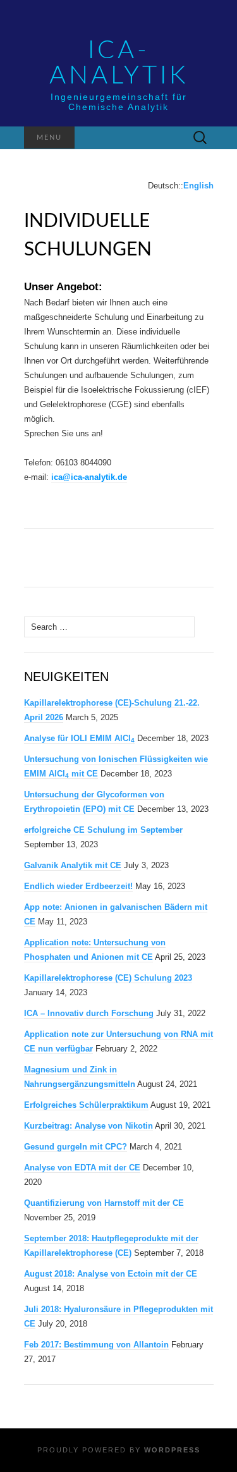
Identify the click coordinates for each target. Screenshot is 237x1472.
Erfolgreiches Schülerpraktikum (86, 1105)
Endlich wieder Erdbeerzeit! (78, 886)
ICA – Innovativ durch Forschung (89, 1013)
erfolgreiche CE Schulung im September (103, 830)
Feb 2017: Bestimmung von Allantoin (96, 1344)
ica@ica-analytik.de (89, 477)
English (198, 185)
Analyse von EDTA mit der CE (82, 1167)
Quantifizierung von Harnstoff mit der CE (104, 1203)
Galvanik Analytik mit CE (72, 865)
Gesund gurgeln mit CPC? (75, 1146)
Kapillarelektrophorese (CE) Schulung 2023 (108, 978)
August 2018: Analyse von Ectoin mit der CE (110, 1274)
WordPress (172, 1450)
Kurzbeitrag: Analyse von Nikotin (88, 1126)
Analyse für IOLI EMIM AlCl (79, 738)
